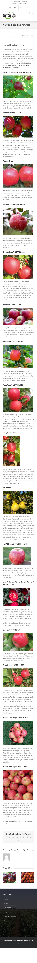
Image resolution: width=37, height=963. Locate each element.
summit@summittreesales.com (18, 3)
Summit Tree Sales (9, 821)
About (6, 903)
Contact (6, 921)
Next (31, 36)
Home (6, 899)
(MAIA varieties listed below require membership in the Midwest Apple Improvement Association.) (17, 65)
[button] (4, 877)
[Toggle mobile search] (29, 13)
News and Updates (10, 916)
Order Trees (7, 908)
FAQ (5, 912)
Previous (25, 36)
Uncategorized (28, 821)
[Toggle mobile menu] (33, 13)
